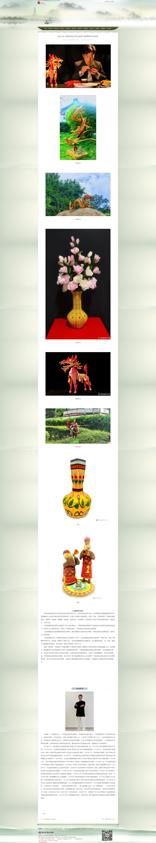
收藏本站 (107, 1)
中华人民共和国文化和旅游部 (56, 828)
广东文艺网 (90, 828)
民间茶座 (109, 28)
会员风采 (97, 28)
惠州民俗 (80, 28)
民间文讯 (50, 28)
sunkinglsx (56, 840)
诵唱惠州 (103, 28)
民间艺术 (68, 28)
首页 (46, 28)
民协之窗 (56, 28)
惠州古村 (74, 28)
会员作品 (91, 28)
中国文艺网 (46, 828)
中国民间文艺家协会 (76, 828)
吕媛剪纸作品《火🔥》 (110, 819)
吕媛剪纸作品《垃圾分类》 (51, 819)
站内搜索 (112, 1)
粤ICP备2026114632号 (50, 839)
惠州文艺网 (84, 828)
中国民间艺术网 (67, 828)
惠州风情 (86, 28)
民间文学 (62, 28)
